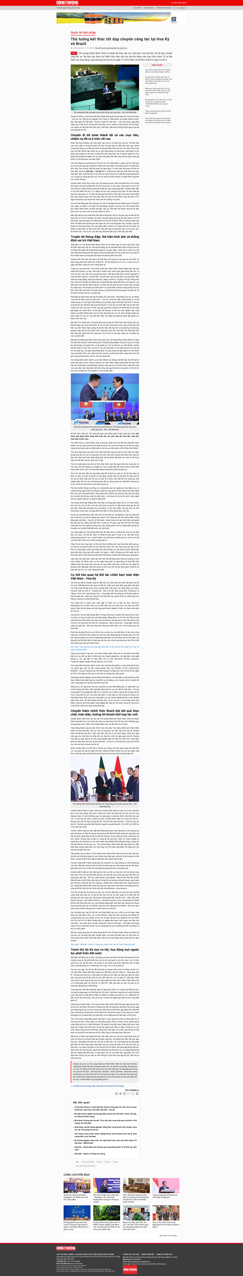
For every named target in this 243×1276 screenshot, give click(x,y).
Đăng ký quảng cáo (164, 1254)
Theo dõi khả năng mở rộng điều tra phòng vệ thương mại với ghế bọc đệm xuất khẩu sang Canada (158, 120)
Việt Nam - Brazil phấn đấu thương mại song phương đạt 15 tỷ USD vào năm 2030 (106, 1148)
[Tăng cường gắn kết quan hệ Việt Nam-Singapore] (166, 1186)
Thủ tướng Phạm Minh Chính (86, 1166)
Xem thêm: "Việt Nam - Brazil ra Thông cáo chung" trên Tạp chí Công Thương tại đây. (103, 944)
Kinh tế (100, 1162)
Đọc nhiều (137, 8)
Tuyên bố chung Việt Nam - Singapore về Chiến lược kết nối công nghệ (76, 1197)
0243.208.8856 (136, 1259)
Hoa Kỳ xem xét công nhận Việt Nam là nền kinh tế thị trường (99, 1086)
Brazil (116, 1162)
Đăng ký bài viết (148, 1254)
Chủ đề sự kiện (148, 8)
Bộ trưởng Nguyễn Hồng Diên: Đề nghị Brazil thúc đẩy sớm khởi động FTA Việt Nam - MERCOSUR (106, 1141)
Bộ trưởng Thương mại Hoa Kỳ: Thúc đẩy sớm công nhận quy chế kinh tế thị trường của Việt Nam (106, 1121)
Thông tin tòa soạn (164, 8)
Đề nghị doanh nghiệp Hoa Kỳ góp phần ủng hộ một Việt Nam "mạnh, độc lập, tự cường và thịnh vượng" (106, 1115)
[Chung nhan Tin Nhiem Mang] (130, 1269)
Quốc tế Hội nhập (83, 32)
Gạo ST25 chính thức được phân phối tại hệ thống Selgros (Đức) (166, 1224)
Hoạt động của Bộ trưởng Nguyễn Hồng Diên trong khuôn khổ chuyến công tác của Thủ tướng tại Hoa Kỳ (106, 1128)
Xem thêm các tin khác (168, 1236)
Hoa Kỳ (108, 1162)
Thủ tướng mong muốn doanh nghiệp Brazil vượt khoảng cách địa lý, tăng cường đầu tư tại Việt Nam (106, 1135)
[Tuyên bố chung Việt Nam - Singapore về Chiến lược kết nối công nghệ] (77, 1186)
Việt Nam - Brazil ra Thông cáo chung (90, 1154)
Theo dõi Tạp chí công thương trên (105, 48)
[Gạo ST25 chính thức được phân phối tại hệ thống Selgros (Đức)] (166, 1213)
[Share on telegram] (137, 1094)
